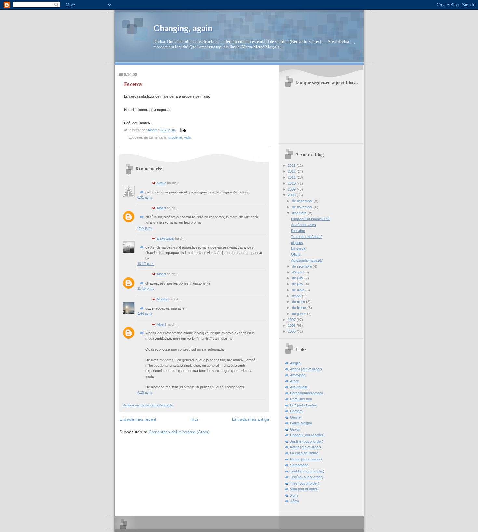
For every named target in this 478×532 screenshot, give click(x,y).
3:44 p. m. (145, 313)
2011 (292, 177)
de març (299, 302)
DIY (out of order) (304, 405)
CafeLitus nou (301, 399)
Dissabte (298, 231)
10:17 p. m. (145, 264)
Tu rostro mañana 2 (306, 237)
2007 (292, 320)
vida (187, 137)
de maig (298, 290)
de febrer (299, 308)
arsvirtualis (165, 238)
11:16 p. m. (145, 288)
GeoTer (296, 417)
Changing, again (182, 28)
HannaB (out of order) (307, 435)
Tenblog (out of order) (307, 471)
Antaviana (298, 375)
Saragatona (299, 465)
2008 (292, 195)
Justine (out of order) (306, 441)
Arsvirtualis (299, 387)
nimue (161, 183)
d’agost (298, 272)
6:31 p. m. (145, 197)
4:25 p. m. (145, 392)
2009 (292, 189)
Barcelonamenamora (306, 393)
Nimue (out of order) (306, 459)
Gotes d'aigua (301, 423)
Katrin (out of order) (305, 447)
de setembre (302, 266)
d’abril (297, 296)
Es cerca (298, 248)
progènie (175, 137)
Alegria (295, 363)
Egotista (296, 411)
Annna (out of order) (306, 369)
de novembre (303, 207)
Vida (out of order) (304, 489)
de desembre (303, 201)
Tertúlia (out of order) (306, 477)
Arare (294, 381)
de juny (298, 284)
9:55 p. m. (145, 228)
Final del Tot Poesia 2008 (310, 219)
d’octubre (300, 213)
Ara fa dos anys (303, 225)
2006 (292, 325)
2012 (292, 171)
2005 (292, 331)
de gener (299, 314)
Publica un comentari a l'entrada (148, 405)
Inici (194, 419)
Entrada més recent (137, 419)
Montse (162, 299)
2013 (292, 165)
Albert (161, 208)
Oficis (295, 254)
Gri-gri (295, 429)
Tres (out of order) (304, 483)
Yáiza (294, 501)
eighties (297, 243)
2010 (292, 183)
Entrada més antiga (250, 419)
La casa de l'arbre (304, 453)
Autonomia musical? (307, 260)
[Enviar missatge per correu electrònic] (183, 130)
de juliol (298, 278)
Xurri (294, 495)
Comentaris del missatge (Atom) (179, 432)
